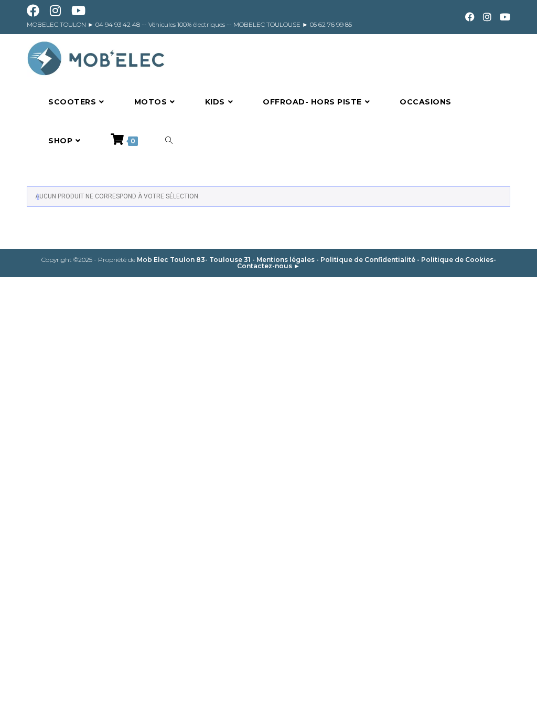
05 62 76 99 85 (330, 24)
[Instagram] (487, 17)
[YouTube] (503, 17)
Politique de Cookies (457, 259)
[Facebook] (470, 17)
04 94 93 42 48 (118, 24)
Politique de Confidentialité (367, 259)
